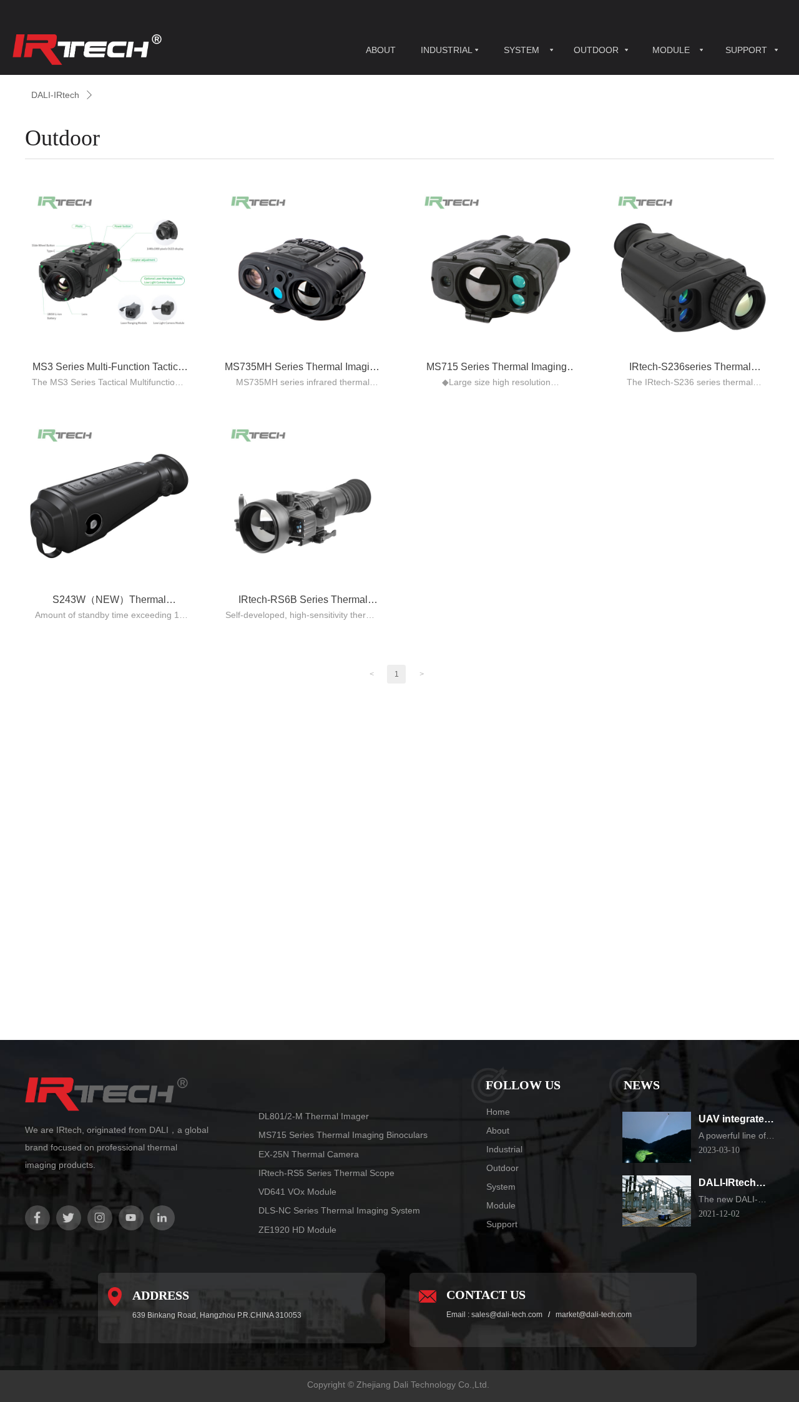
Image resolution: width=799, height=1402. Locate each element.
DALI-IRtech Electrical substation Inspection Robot (727, 1183)
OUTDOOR (596, 50)
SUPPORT (746, 50)
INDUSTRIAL (447, 50)
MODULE (671, 50)
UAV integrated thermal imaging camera (737, 1120)
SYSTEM (521, 50)
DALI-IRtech (55, 95)
